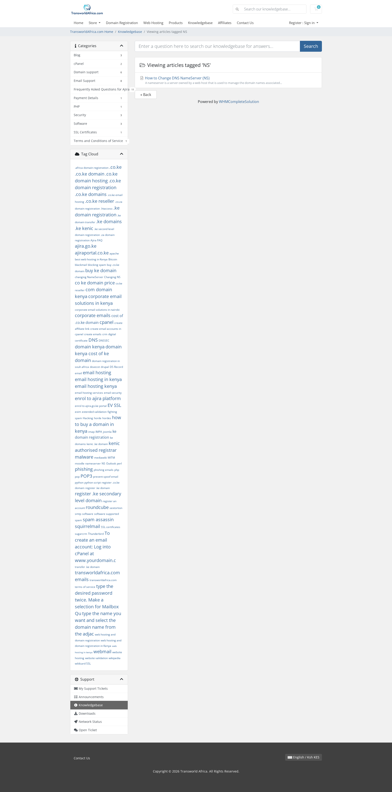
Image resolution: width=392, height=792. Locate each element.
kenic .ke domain (97, 444)
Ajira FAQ (96, 240)
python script (92, 482)
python (79, 482)
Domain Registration (122, 22)
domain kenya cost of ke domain (98, 353)
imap (91, 432)
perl (119, 463)
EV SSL (114, 405)
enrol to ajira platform (98, 398)
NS (103, 463)
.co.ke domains (91, 194)
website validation (96, 658)
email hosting (97, 372)
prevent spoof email (105, 477)
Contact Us (245, 22)
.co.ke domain (89, 174)
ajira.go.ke (85, 246)
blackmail (81, 265)
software (87, 514)
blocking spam (97, 265)
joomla (107, 432)
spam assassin (98, 519)
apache (114, 253)
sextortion (116, 508)
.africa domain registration (91, 168)
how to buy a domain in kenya (98, 424)
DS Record (116, 367)
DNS (93, 340)
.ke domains (109, 221)
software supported (106, 514)
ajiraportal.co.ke (92, 253)
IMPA (99, 432)
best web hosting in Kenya (91, 259)
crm (104, 334)
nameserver (93, 463)
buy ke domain (100, 270)
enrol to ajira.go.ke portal (91, 406)
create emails (92, 334)
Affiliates (224, 22)
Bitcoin (112, 259)
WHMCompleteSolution (239, 101)
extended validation (94, 412)
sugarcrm (81, 534)
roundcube (97, 507)
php (116, 470)
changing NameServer (89, 277)
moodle (79, 463)
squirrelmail (87, 526)
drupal (105, 367)
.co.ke (115, 167)
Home (78, 22)
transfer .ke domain (87, 567)
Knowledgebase (200, 22)
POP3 (86, 476)
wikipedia (114, 658)
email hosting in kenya (98, 379)
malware (84, 457)
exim (78, 412)
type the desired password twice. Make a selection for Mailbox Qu (97, 599)
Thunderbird (96, 534)
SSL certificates (110, 527)
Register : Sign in (302, 22)
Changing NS (112, 277)
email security (113, 393)
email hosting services (89, 393)
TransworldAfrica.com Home (91, 31)
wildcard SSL (83, 663)
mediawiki (100, 458)
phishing (84, 469)
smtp (78, 514)
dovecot (95, 367)
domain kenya (90, 347)
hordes (106, 418)
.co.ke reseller (99, 201)
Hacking (88, 418)
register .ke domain (97, 488)
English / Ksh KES (305, 757)
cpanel (106, 322)
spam (78, 520)
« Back (145, 94)
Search (311, 46)
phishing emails (103, 470)
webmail (102, 651)
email (78, 373)
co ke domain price (95, 283)
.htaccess (107, 208)
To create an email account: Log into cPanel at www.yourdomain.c (95, 546)
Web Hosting (153, 22)
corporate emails (92, 315)
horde (97, 418)
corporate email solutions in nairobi (97, 310)
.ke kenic (84, 228)
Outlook (111, 463)
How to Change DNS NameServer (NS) (213, 80)
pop (77, 477)
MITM (111, 458)
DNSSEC (104, 340)
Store (93, 22)
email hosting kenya (96, 386)
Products (176, 22)
